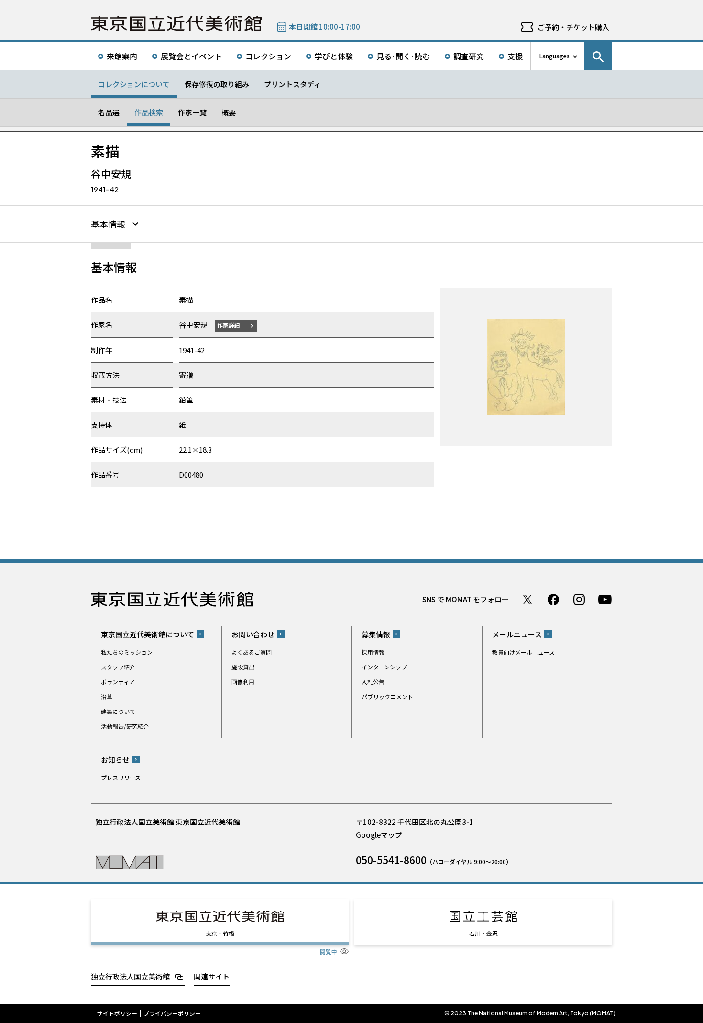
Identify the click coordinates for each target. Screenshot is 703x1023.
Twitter (527, 599)
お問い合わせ (253, 634)
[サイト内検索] (598, 56)
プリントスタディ (292, 84)
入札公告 (373, 682)
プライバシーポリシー (172, 1013)
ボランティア (118, 682)
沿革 (106, 696)
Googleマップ (379, 835)
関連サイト (212, 976)
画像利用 (242, 682)
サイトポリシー (117, 1013)
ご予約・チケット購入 (573, 27)
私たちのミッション (127, 652)
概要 (228, 112)
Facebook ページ (553, 599)
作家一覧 (192, 112)
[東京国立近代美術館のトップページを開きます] (129, 861)
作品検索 (148, 112)
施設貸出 (242, 667)
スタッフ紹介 (118, 667)
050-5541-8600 (391, 860)
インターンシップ (384, 667)
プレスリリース (121, 777)
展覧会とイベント (191, 56)
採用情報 (373, 652)
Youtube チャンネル (605, 599)
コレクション (268, 56)
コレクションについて (134, 84)
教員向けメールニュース (523, 652)
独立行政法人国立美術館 (130, 976)
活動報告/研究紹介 (125, 726)
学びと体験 (334, 56)
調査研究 (468, 56)
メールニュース (517, 634)
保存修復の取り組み (217, 84)
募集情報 (376, 634)
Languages (554, 56)
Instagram (579, 599)
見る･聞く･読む (403, 56)
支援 (515, 56)
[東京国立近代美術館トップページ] (176, 23)
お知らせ (115, 760)
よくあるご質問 (251, 652)
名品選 (109, 112)
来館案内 (122, 56)
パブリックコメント (387, 696)
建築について (118, 711)
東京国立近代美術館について (147, 634)
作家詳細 (228, 325)
